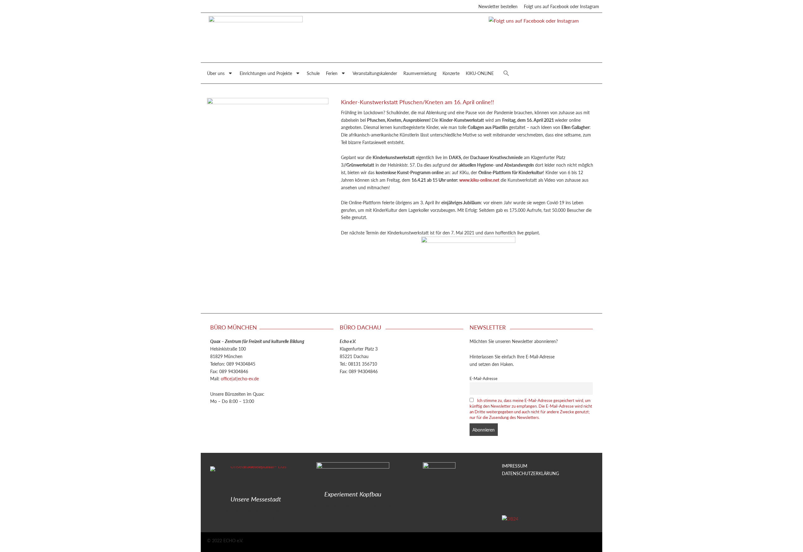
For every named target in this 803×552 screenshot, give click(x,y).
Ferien (332, 73)
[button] (506, 73)
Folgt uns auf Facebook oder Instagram (561, 6)
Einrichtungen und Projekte (266, 73)
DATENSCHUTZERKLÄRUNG (530, 473)
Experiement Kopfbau (352, 494)
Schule (313, 73)
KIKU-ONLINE (480, 73)
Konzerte (451, 73)
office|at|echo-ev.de (240, 378)
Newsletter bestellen (498, 6)
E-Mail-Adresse (483, 378)
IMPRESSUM (514, 466)
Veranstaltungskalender (375, 73)
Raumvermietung (419, 73)
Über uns (216, 73)
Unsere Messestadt (256, 499)
